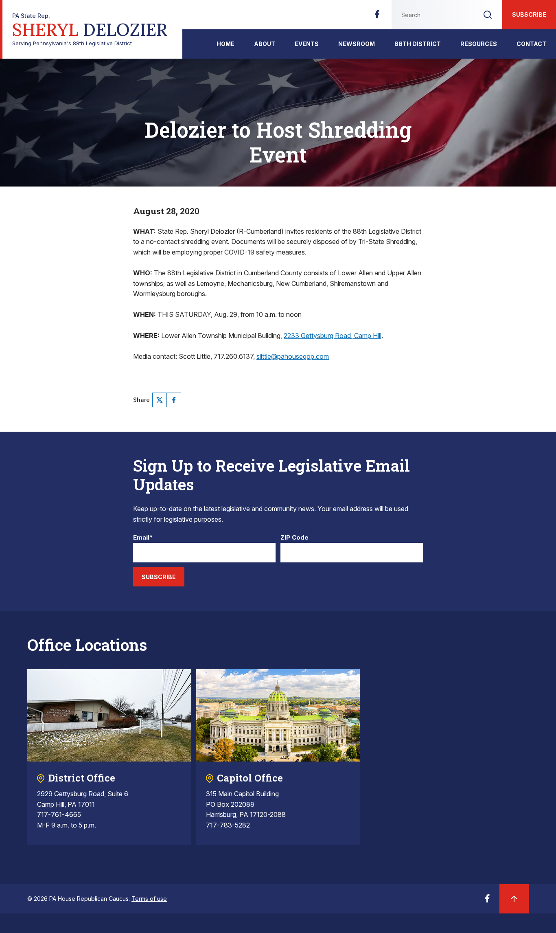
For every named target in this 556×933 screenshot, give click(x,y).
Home (225, 43)
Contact (531, 43)
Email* (143, 537)
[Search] (487, 14)
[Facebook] (377, 17)
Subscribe (529, 14)
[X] (159, 400)
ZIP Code (294, 537)
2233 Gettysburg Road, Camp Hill (332, 335)
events (307, 43)
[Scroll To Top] (514, 898)
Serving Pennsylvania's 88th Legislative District (90, 29)
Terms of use (149, 898)
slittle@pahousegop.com (292, 356)
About (264, 43)
